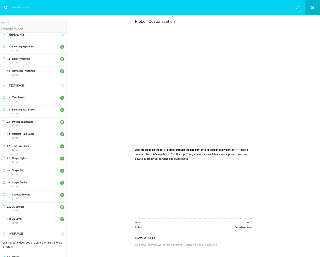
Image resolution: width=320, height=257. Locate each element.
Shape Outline (19, 182)
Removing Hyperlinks (23, 70)
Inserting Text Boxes (23, 109)
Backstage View (243, 227)
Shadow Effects (21, 194)
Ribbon (138, 227)
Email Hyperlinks (21, 58)
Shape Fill (17, 170)
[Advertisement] (193, 189)
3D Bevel (17, 218)
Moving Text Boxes (22, 121)
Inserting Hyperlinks (23, 46)
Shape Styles (19, 158)
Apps (3, 22)
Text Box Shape (21, 146)
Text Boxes (18, 97)
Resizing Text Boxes (23, 133)
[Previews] (62, 47)
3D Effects (18, 206)
